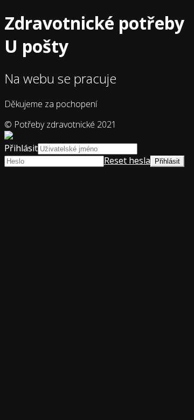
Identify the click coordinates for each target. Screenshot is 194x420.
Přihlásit (21, 148)
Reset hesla (127, 160)
